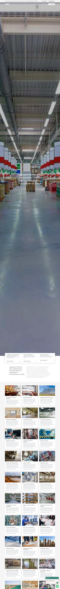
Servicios (38, 4)
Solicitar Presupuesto (10, 361)
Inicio (35, 4)
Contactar (42, 4)
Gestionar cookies (51, 1)
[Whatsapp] (57, 586)
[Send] (57, 583)
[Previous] (1, 179)
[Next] (59, 179)
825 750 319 (52, 4)
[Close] (57, 578)
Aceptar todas (44, 1)
